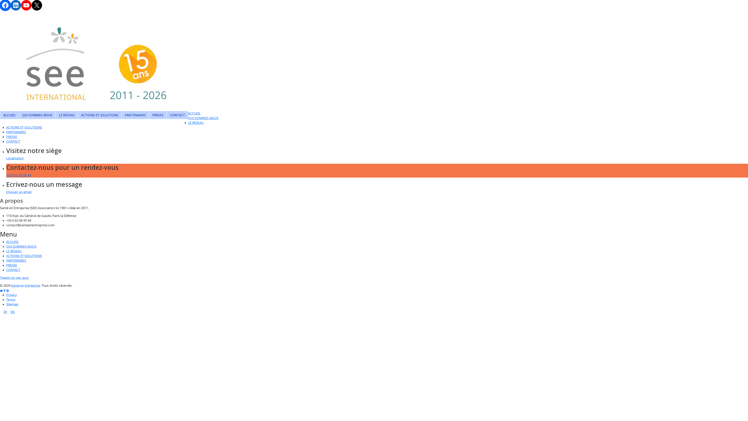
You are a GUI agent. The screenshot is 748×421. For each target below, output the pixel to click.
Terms (10, 299)
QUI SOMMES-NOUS (37, 115)
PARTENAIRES (135, 115)
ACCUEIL (9, 115)
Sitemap (12, 304)
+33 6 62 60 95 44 (18, 175)
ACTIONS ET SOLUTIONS (99, 115)
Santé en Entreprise (25, 285)
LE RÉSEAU (67, 115)
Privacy (11, 295)
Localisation (15, 158)
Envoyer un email (19, 192)
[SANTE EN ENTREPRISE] (97, 62)
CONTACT (177, 115)
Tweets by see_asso (14, 278)
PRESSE (157, 115)
